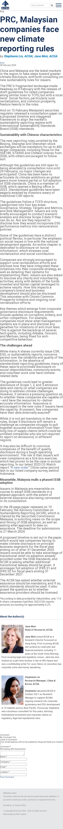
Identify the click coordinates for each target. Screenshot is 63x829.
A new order (19, 467)
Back (2, 63)
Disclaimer (7, 805)
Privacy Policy (20, 805)
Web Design (8, 814)
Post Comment (7, 777)
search (52, 5)
